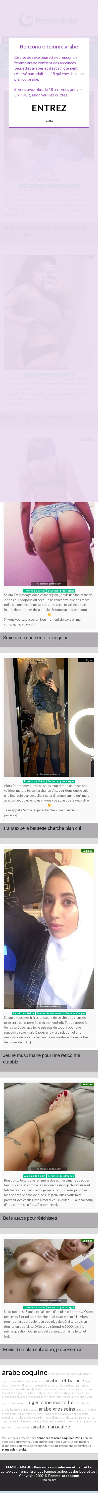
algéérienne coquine (77, 1393)
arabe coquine (24, 1372)
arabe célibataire (65, 1380)
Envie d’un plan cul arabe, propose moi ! (43, 1349)
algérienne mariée (51, 1393)
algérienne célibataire (47, 1417)
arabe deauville (81, 1373)
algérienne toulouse (15, 1421)
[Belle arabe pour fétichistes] (49, 1128)
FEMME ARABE (18, 1467)
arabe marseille (22, 1427)
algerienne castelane (62, 1396)
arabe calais (70, 1417)
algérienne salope (42, 1389)
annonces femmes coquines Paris (59, 1437)
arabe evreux (24, 1417)
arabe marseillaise (14, 1396)
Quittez (49, 121)
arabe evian (84, 1396)
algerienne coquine (14, 1403)
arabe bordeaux (20, 1389)
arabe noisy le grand (43, 1385)
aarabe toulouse (35, 1381)
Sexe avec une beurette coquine (36, 637)
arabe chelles (71, 1413)
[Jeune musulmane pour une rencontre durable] (49, 930)
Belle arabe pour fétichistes (30, 1218)
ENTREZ (49, 107)
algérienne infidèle (49, 1413)
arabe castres (64, 1385)
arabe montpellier (59, 1373)
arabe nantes (86, 1417)
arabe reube (10, 1413)
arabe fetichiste (86, 1409)
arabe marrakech (37, 1396)
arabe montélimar (18, 1385)
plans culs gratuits (14, 1449)
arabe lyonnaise (12, 1409)
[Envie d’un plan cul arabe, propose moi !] (49, 1272)
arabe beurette (64, 1389)
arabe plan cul (27, 1413)
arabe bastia (30, 1409)
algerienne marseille (51, 1402)
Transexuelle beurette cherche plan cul (42, 828)
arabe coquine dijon (75, 1421)
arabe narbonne (28, 1393)
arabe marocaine (51, 1426)
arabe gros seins (57, 1409)
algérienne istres (13, 1381)
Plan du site (49, 1479)
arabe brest (81, 1403)
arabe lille (34, 1421)
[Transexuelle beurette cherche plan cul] (49, 718)
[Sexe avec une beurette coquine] (49, 513)
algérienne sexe (52, 1421)
